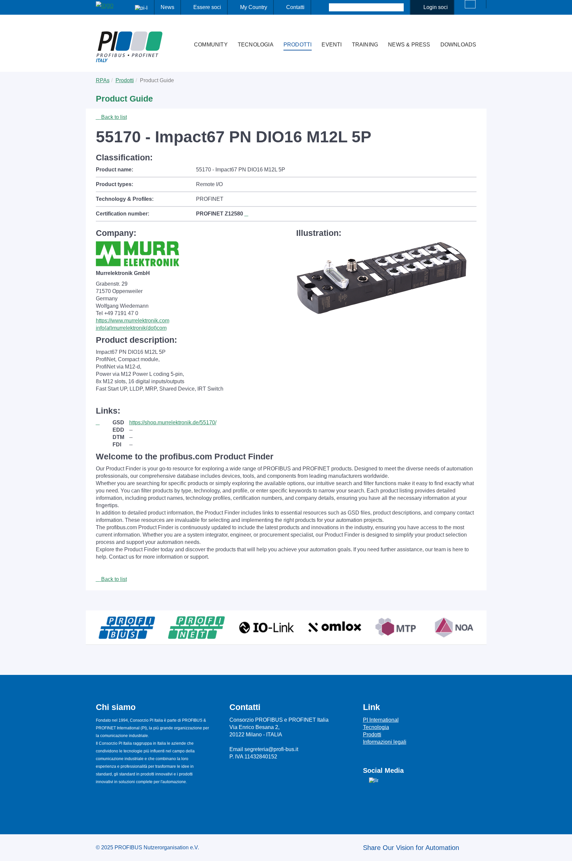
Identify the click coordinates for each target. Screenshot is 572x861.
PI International (381, 720)
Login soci (435, 7)
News (167, 7)
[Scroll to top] (563, 850)
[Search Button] (323, 7)
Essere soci (207, 7)
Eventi (332, 44)
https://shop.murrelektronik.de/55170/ (172, 422)
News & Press (409, 44)
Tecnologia (255, 44)
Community (211, 44)
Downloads (458, 44)
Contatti (295, 7)
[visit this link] (104, 422)
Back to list (113, 117)
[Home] (182, 31)
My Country (253, 7)
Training (365, 44)
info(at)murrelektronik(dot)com (131, 328)
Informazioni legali (384, 742)
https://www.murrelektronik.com (132, 320)
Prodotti (297, 44)
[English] (470, 4)
